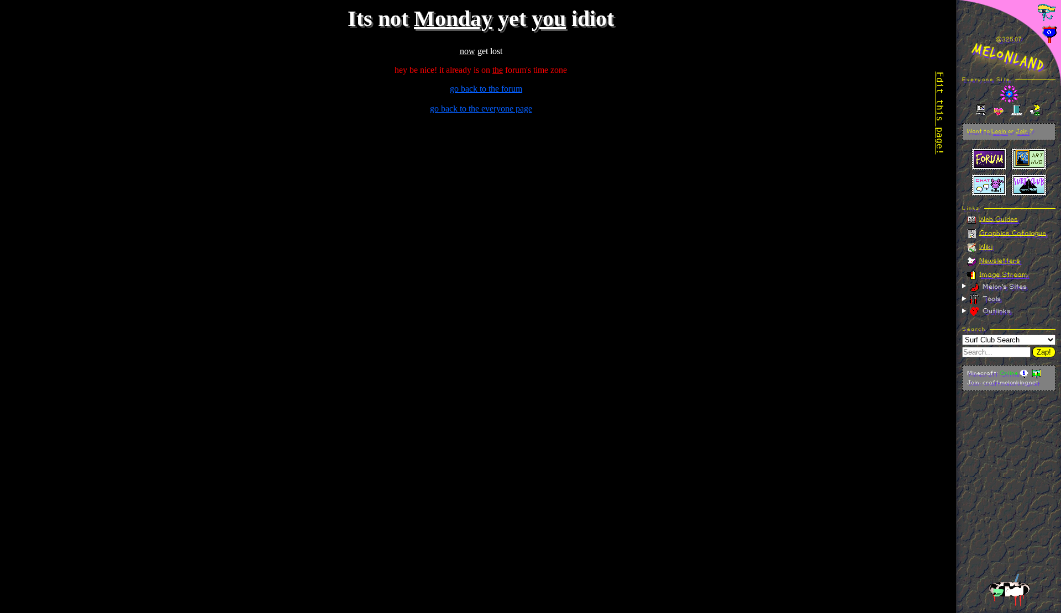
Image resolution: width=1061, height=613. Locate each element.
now (467, 51)
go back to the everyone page (481, 108)
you (549, 18)
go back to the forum (486, 88)
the (497, 70)
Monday (453, 18)
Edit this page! (939, 113)
